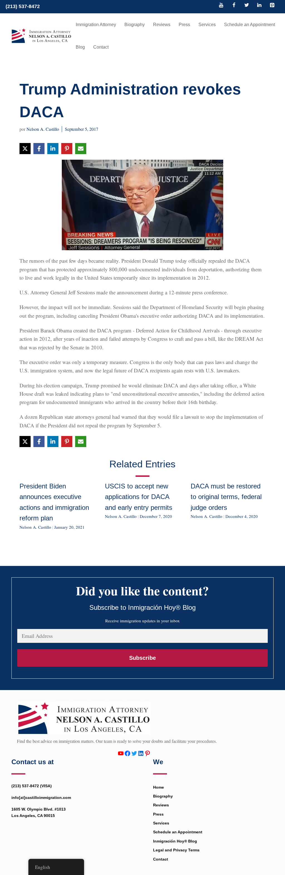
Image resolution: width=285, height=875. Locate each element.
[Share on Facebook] (39, 148)
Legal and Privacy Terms (176, 850)
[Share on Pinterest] (66, 148)
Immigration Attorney (96, 24)
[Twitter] (246, 5)
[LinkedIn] (259, 5)
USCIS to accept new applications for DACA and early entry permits (138, 496)
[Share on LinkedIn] (52, 148)
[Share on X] (25, 148)
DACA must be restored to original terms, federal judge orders (226, 496)
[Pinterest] (272, 5)
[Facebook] (234, 5)
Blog (80, 47)
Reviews (161, 24)
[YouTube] (221, 5)
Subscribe (142, 658)
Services (207, 24)
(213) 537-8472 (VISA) (31, 786)
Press (184, 24)
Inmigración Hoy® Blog (175, 841)
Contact (101, 47)
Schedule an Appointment (249, 24)
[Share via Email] (80, 148)
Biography (134, 24)
